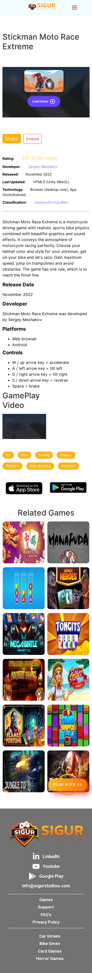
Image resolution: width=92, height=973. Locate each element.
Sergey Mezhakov (43, 166)
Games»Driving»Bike (51, 202)
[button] (74, 7)
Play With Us (67, 784)
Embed (32, 138)
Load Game (40, 101)
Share (11, 139)
